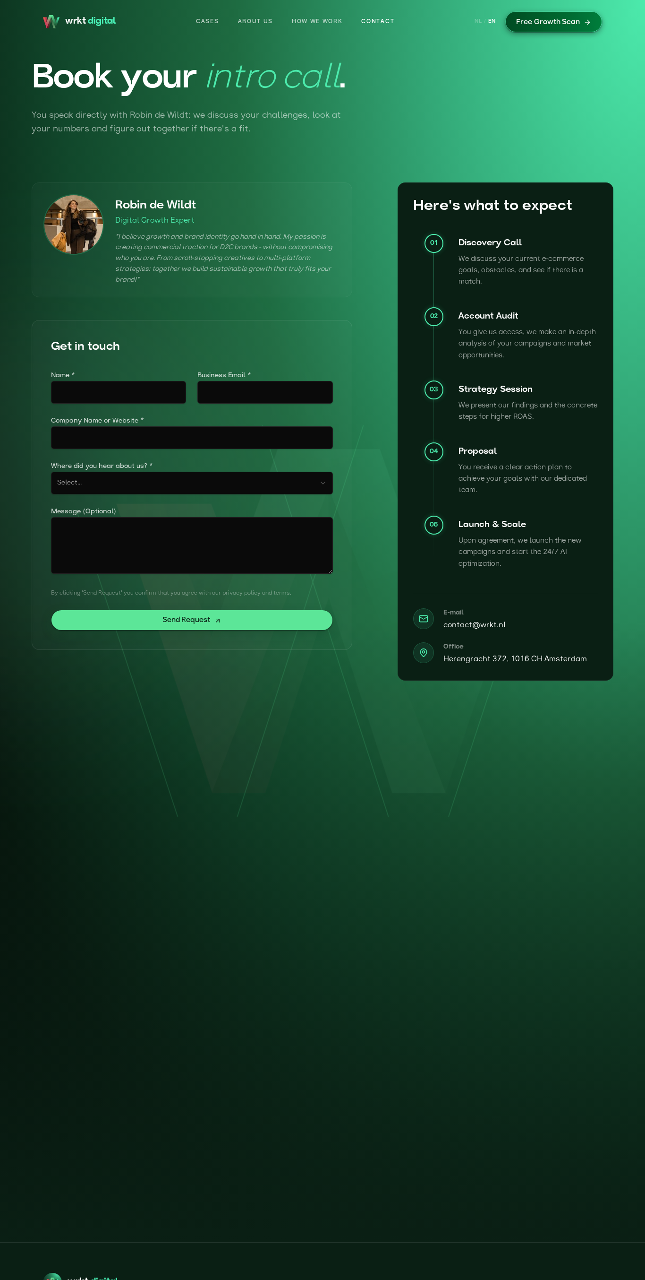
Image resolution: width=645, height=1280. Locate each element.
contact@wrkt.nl (474, 625)
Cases (207, 22)
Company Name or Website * (97, 420)
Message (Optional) (83, 511)
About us (255, 22)
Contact (377, 22)
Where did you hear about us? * (102, 466)
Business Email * (224, 375)
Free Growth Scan (548, 22)
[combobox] (192, 483)
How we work (317, 22)
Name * (63, 375)
